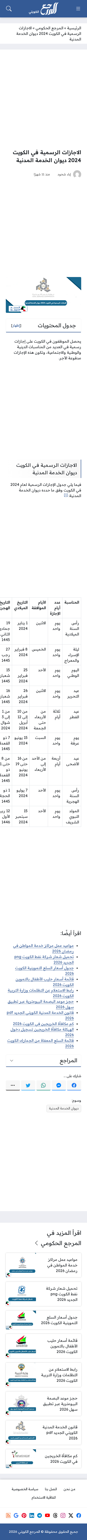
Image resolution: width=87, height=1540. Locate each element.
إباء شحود (64, 174)
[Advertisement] (43, 99)
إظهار (16, 325)
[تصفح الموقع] (78, 8)
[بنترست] (24, 1515)
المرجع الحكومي (49, 28)
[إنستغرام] (63, 1515)
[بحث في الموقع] (8, 8)
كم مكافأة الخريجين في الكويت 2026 (43, 1023)
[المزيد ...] (13, 1085)
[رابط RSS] (8, 1515)
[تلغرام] (39, 1515)
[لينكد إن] (32, 1515)
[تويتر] (28, 1085)
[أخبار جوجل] (16, 1515)
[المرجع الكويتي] (44, 8)
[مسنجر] (59, 1085)
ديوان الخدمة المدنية (64, 1108)
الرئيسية (74, 28)
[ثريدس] (55, 1515)
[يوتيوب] (47, 1515)
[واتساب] (43, 1085)
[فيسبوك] (74, 1085)
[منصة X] (71, 1515)
